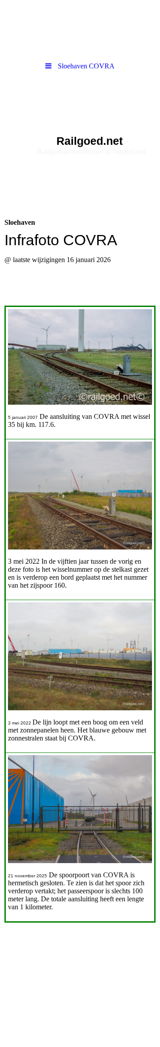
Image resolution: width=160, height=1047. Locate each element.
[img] (80, 126)
